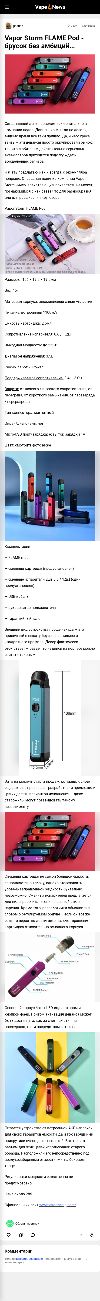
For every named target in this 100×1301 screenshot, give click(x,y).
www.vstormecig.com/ (57, 1205)
